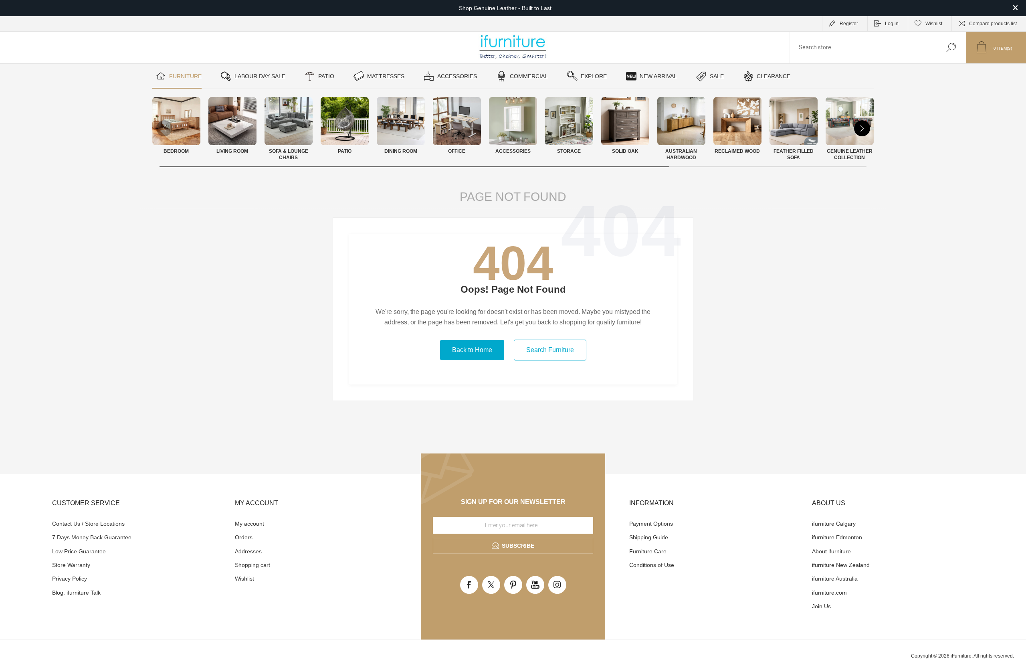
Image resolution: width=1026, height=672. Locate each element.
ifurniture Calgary (834, 523)
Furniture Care (647, 551)
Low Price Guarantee (79, 551)
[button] (862, 128)
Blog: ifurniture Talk (76, 592)
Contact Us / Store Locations (88, 523)
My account (249, 523)
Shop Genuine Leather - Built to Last (505, 8)
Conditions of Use (651, 565)
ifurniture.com (829, 592)
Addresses (248, 551)
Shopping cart (252, 565)
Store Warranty (71, 565)
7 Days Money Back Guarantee (91, 537)
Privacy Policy (69, 578)
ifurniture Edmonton (837, 537)
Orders (243, 537)
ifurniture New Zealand (841, 565)
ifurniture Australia (835, 578)
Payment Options (651, 523)
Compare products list (993, 23)
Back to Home (472, 349)
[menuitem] (138, 523)
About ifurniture (831, 551)
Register (849, 23)
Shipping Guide (648, 537)
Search (951, 47)
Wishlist (244, 578)
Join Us (821, 606)
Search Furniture (550, 349)
